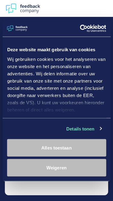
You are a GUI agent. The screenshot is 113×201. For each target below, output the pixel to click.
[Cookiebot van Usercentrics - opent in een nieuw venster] (80, 28)
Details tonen (80, 128)
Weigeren (56, 167)
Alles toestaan (56, 147)
